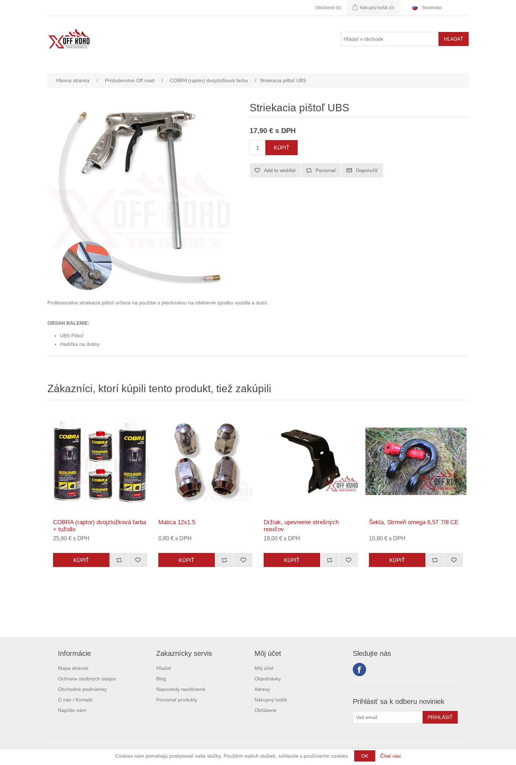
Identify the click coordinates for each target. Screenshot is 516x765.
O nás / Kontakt (75, 700)
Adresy (262, 689)
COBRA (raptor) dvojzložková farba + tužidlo (99, 526)
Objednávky (267, 678)
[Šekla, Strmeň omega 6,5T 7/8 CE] (416, 461)
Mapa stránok (73, 668)
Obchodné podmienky (82, 689)
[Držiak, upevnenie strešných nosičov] (310, 461)
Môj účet (263, 668)
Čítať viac (390, 756)
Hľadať (163, 668)
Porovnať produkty (176, 700)
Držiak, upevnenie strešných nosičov (301, 526)
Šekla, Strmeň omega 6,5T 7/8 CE (413, 522)
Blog (161, 678)
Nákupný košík (270, 700)
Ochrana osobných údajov (87, 678)
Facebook (359, 669)
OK (364, 756)
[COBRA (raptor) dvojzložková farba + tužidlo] (100, 461)
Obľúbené (265, 710)
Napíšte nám (72, 710)
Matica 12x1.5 (176, 522)
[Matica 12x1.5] (205, 461)
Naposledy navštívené (180, 689)
